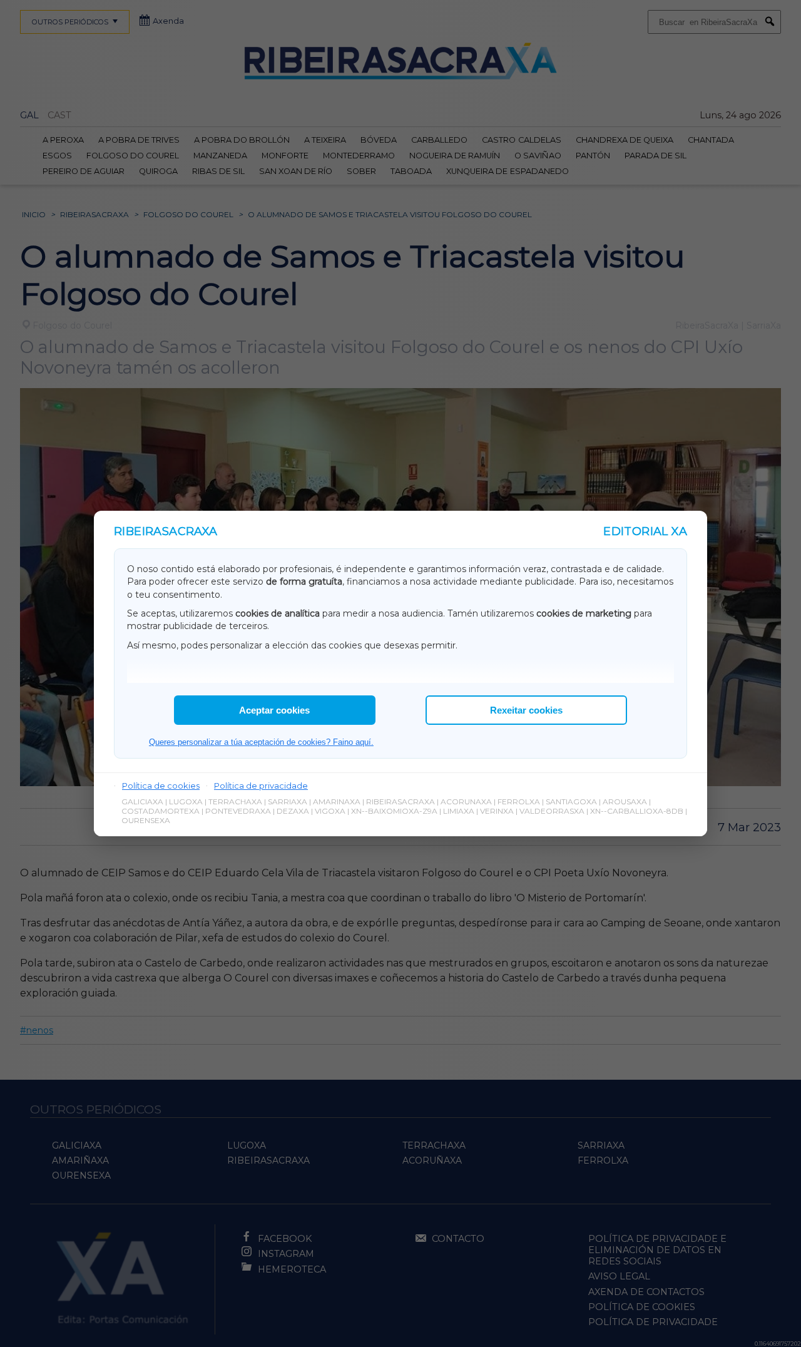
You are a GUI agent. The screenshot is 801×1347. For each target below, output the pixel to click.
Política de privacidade (261, 786)
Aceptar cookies (274, 710)
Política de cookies (161, 786)
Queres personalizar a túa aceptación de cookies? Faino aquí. (261, 742)
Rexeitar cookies (526, 710)
